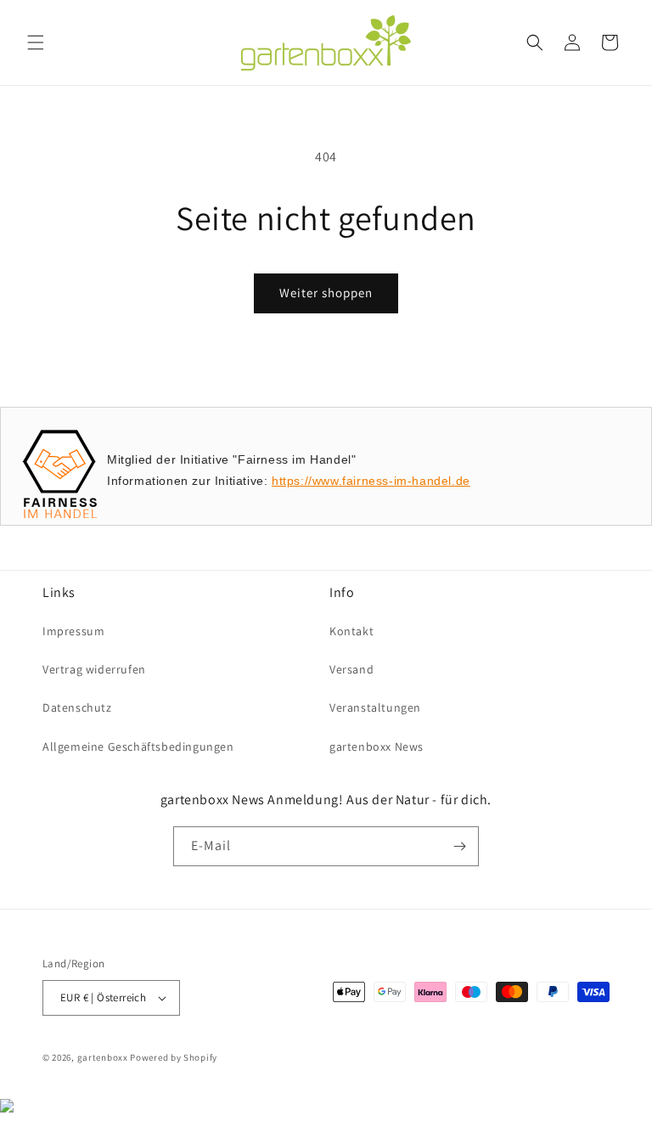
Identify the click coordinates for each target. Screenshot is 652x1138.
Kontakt (351, 631)
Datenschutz (77, 707)
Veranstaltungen (375, 707)
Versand (351, 669)
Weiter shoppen (326, 292)
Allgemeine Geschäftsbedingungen (138, 746)
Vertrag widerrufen (94, 669)
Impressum (73, 631)
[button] (35, 42)
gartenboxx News (376, 746)
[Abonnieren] (459, 846)
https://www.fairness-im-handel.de (371, 480)
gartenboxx (102, 1057)
